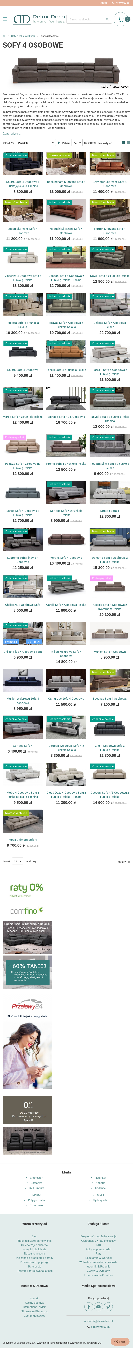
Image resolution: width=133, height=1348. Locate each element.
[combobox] (89, 19)
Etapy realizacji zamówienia (34, 1240)
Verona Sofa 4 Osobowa (66, 557)
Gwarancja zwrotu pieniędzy (98, 1240)
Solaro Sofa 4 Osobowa (22, 370)
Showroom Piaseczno (34, 1311)
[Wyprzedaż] (27, 988)
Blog (34, 1236)
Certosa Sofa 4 (23, 745)
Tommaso (36, 1205)
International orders (34, 1307)
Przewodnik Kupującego (34, 1262)
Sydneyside (100, 1200)
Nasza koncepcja (34, 1253)
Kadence (100, 1188)
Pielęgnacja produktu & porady (34, 1258)
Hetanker (100, 1177)
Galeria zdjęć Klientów (34, 1245)
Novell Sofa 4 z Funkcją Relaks (110, 276)
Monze (36, 1195)
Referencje (34, 1266)
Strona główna (4, 35)
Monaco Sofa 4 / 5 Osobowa (66, 416)
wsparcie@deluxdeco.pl (98, 1321)
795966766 (123, 3)
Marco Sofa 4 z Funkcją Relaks (23, 416)
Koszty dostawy (34, 1302)
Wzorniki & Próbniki (98, 1266)
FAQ (98, 1245)
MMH (100, 1195)
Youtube (98, 1306)
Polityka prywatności (98, 1249)
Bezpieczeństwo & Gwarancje (98, 1236)
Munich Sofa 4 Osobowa (110, 651)
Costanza (36, 1183)
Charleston (36, 1177)
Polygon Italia (36, 1200)
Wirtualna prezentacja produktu (98, 1262)
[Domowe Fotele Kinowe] (27, 1153)
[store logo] (39, 19)
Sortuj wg (8, 142)
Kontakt (103, 3)
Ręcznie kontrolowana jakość (34, 1271)
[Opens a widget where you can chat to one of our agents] (120, 1342)
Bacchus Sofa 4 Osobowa (110, 698)
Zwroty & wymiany (98, 1271)
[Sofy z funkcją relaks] (27, 953)
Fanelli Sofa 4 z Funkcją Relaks (66, 370)
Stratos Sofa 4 (109, 510)
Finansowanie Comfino (98, 1275)
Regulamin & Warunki (98, 1258)
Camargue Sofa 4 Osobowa (66, 698)
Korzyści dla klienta (34, 1249)
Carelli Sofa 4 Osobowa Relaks (66, 604)
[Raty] (27, 1122)
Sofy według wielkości (23, 36)
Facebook (88, 1306)
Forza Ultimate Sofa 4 (23, 839)
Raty (98, 1253)
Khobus (100, 1183)
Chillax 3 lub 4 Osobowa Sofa (23, 651)
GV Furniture (36, 1188)
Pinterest (108, 1306)
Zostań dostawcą (34, 1315)
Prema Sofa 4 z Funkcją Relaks (66, 463)
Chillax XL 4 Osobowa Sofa (22, 604)
